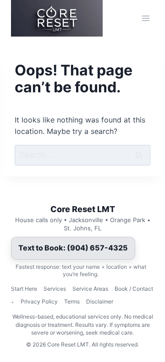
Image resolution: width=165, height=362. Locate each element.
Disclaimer (99, 301)
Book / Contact (134, 288)
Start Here (24, 288)
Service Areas (90, 288)
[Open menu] (145, 18)
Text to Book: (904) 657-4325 (73, 247)
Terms (72, 301)
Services (55, 288)
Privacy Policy (39, 301)
